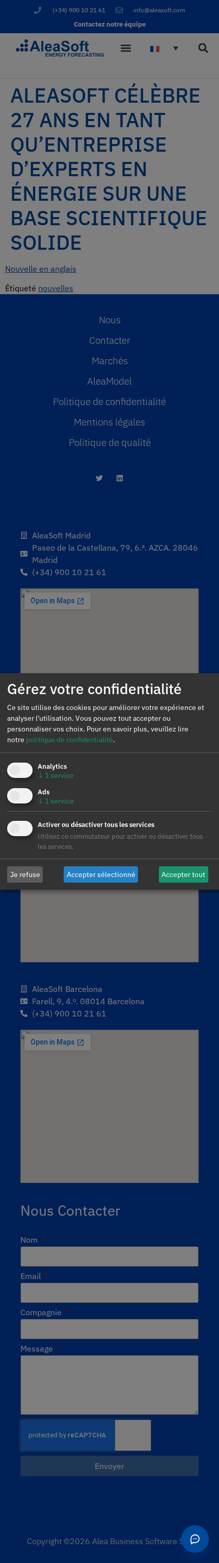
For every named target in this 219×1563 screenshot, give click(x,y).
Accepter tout (183, 874)
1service (56, 775)
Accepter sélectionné (101, 874)
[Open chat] (195, 1539)
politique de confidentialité (69, 739)
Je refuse (25, 874)
